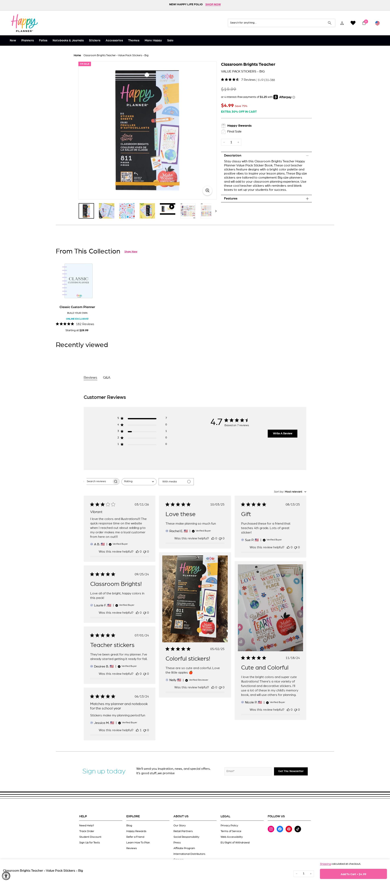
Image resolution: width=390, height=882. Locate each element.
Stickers (94, 40)
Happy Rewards (136, 831)
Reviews (131, 848)
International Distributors (189, 854)
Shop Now (130, 251)
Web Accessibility (232, 837)
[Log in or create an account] (342, 22)
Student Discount (90, 837)
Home (77, 55)
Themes (133, 40)
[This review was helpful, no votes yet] (137, 552)
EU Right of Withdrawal (235, 842)
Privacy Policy (229, 825)
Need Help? (86, 825)
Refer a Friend (135, 837)
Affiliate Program (184, 848)
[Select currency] (377, 23)
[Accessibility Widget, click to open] (6, 876)
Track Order (86, 831)
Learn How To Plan (138, 842)
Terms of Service (231, 831)
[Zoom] (147, 130)
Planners (27, 40)
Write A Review (282, 433)
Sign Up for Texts (89, 842)
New (13, 40)
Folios (43, 40)
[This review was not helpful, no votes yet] (144, 552)
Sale (170, 40)
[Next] (214, 211)
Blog (129, 825)
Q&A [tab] (106, 378)
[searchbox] (98, 481)
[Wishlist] (353, 23)
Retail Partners (183, 831)
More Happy (153, 40)
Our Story (179, 825)
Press (177, 842)
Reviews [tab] (90, 378)
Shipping (325, 864)
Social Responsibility (186, 837)
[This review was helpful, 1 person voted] (137, 730)
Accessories (114, 40)
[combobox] (139, 481)
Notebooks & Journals (68, 40)
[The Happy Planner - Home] (24, 23)
